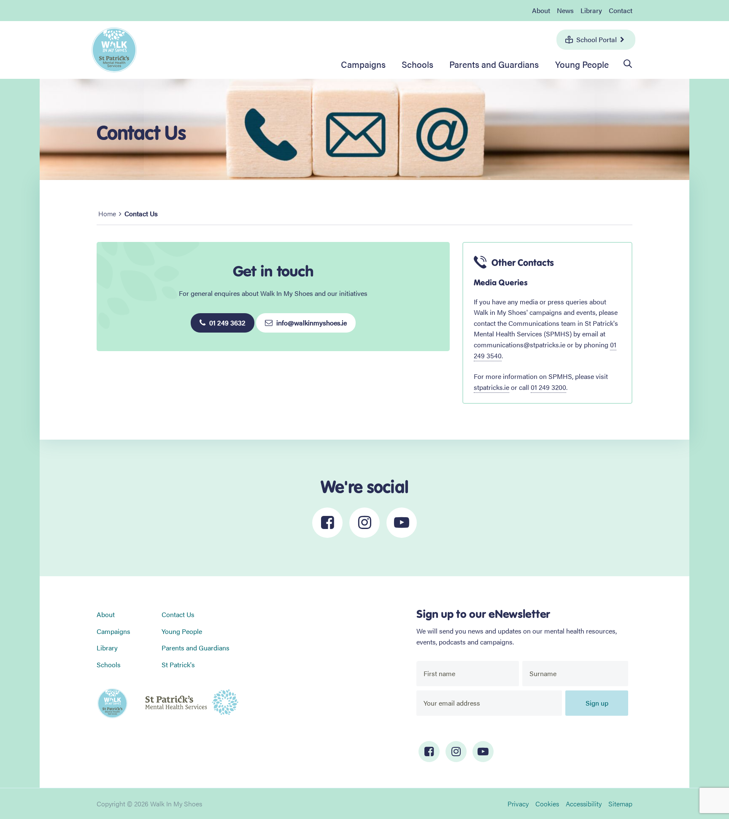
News (565, 10)
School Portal (596, 39)
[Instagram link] (456, 751)
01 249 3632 (227, 323)
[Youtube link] (483, 751)
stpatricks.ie (491, 387)
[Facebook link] (429, 751)
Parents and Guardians (494, 64)
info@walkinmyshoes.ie (311, 323)
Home (107, 213)
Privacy (518, 803)
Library (591, 10)
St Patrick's (178, 664)
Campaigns (363, 64)
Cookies (547, 803)
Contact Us (178, 614)
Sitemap (620, 803)
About (541, 10)
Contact (620, 10)
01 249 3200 (548, 387)
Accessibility (584, 803)
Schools (417, 64)
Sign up (597, 703)
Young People (582, 64)
